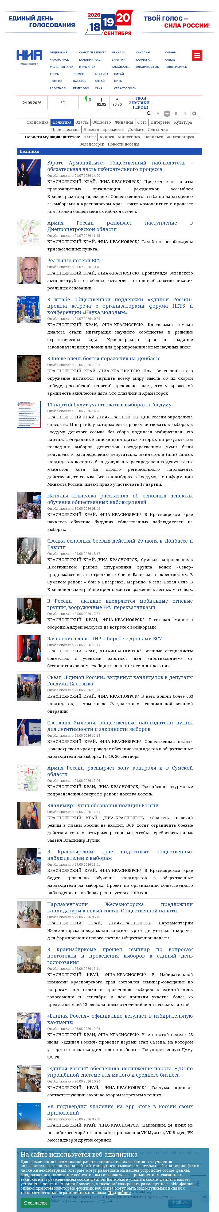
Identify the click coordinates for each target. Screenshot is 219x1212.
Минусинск (129, 136)
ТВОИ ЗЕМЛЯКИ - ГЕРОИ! (140, 102)
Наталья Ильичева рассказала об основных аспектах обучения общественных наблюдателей (120, 498)
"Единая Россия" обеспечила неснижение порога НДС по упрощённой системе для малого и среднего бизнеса (120, 1071)
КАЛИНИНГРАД (90, 59)
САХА (98, 88)
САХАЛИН (143, 52)
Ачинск (107, 136)
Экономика (38, 122)
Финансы (124, 122)
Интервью (160, 122)
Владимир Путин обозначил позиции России (103, 805)
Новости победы (123, 144)
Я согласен (35, 1203)
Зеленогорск (92, 144)
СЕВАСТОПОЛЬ (125, 88)
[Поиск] (149, 113)
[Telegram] (194, 113)
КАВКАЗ (170, 59)
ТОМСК (78, 74)
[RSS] (158, 113)
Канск (90, 136)
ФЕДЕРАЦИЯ (58, 52)
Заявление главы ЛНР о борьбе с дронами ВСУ (104, 638)
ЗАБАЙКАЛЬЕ (121, 67)
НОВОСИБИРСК (176, 67)
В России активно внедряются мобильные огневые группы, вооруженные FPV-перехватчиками (120, 604)
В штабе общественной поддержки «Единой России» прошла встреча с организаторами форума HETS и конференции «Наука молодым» (120, 305)
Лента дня (158, 129)
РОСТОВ (56, 81)
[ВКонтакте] (176, 113)
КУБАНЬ (170, 52)
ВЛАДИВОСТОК (147, 67)
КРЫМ (118, 81)
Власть (82, 122)
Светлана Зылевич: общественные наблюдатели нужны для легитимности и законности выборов (120, 725)
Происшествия (65, 129)
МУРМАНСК (87, 67)
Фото (142, 122)
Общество (101, 122)
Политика (62, 122)
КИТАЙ (119, 74)
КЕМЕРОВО (81, 88)
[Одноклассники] (185, 113)
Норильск (153, 136)
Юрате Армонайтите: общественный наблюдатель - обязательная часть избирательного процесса (120, 165)
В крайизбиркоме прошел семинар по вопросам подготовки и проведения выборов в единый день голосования (120, 955)
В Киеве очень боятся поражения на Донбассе (104, 358)
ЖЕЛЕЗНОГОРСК (61, 67)
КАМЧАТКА (143, 59)
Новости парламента (104, 129)
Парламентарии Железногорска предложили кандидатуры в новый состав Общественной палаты (120, 907)
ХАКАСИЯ (80, 81)
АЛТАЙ (100, 81)
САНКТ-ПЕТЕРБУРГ (92, 52)
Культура (183, 122)
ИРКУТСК (118, 52)
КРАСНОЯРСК (59, 59)
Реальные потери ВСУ (74, 260)
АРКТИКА (101, 74)
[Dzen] (167, 113)
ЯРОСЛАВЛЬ (59, 88)
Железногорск (180, 136)
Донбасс (136, 129)
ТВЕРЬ (54, 74)
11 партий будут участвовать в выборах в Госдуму (109, 404)
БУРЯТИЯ (118, 59)
